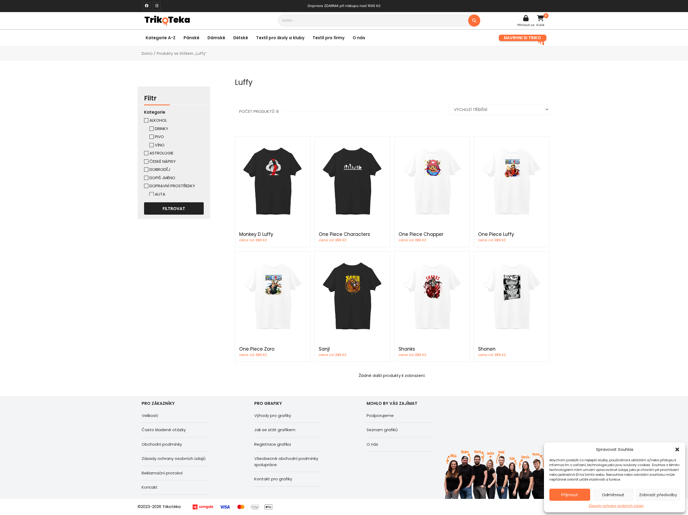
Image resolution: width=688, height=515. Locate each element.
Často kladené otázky (164, 430)
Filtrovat (174, 208)
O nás (359, 38)
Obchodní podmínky (162, 444)
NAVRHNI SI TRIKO (522, 38)
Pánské (191, 38)
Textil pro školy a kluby (280, 38)
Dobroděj (159, 169)
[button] (677, 449)
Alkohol (158, 120)
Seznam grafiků (382, 430)
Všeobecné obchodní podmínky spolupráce (286, 461)
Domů (147, 53)
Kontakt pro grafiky (273, 479)
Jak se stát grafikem (274, 430)
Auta (160, 194)
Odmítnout (613, 495)
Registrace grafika (272, 444)
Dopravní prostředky (172, 186)
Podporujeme (380, 415)
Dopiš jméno (162, 178)
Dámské (216, 38)
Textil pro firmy (329, 38)
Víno (159, 145)
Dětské (240, 38)
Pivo (159, 136)
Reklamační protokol (162, 473)
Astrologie (161, 153)
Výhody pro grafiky (272, 415)
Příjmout (569, 495)
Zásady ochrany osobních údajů (616, 505)
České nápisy (162, 161)
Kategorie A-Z (160, 38)
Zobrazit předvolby (658, 495)
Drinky (161, 128)
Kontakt (149, 487)
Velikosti (150, 415)
